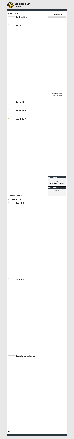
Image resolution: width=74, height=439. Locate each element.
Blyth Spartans (21, 110)
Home (8, 9)
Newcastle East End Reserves (25, 356)
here (61, 93)
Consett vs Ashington (57, 194)
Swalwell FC (20, 203)
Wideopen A (20, 279)
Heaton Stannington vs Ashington (57, 183)
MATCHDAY (15, 9)
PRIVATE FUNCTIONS (37, 9)
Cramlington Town (22, 119)
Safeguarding (43, 9)
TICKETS (19, 9)
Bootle (18, 25)
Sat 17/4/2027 (57, 190)
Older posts (10, 431)
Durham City (20, 102)
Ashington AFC (22, 4)
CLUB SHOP (23, 9)
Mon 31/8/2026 (57, 179)
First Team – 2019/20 (15, 195)
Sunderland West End (23, 17)
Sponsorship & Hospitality (30, 9)
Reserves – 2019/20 (14, 199)
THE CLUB (11, 9)
